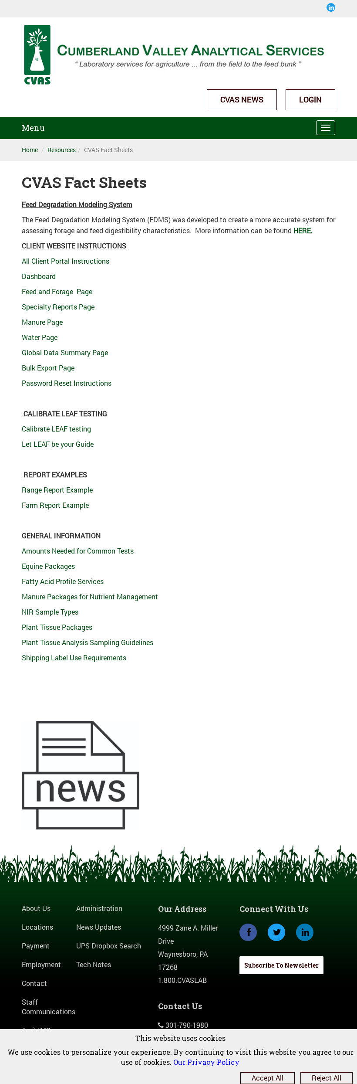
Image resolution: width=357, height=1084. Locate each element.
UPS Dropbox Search (108, 945)
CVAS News (241, 99)
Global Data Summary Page (65, 352)
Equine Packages (49, 566)
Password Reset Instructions (66, 382)
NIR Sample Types (50, 611)
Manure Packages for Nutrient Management (90, 596)
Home (30, 150)
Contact (34, 983)
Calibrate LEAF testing (56, 428)
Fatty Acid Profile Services (63, 581)
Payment (36, 945)
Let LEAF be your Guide (58, 444)
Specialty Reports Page (59, 306)
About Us (36, 908)
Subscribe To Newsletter (281, 965)
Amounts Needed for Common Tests (78, 550)
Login (310, 99)
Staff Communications (48, 1006)
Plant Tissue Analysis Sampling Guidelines (88, 642)
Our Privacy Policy (206, 1062)
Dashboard (39, 276)
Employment (41, 964)
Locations (37, 926)
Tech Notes (93, 964)
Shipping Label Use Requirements (74, 657)
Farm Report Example (55, 505)
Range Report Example (57, 489)
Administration (99, 908)
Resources (61, 150)
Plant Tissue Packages (57, 627)
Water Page (39, 337)
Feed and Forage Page (57, 291)
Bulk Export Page (48, 367)
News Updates (98, 926)
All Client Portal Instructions (66, 260)
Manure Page (42, 321)
